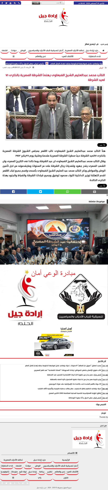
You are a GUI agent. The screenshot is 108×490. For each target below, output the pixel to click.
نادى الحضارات (95, 56)
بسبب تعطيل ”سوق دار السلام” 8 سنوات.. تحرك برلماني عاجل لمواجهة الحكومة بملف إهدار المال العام (63, 365)
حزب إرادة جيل (92, 50)
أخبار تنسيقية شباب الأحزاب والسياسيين (45, 50)
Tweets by (103, 417)
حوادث (14, 50)
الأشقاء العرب (67, 56)
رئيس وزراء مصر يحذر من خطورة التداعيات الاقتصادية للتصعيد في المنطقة (74, 375)
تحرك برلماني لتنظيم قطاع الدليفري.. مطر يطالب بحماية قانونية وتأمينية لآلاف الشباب (69, 388)
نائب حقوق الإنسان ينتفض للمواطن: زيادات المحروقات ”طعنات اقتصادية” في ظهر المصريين (67, 370)
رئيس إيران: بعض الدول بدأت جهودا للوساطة (33, 63)
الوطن (23, 50)
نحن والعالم (40, 56)
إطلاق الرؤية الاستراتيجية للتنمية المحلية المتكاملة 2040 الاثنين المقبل (75, 393)
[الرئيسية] (103, 51)
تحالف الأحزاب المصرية (74, 50)
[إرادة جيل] (54, 234)
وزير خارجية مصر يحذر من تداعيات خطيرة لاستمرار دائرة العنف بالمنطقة (75, 379)
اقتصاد (5, 50)
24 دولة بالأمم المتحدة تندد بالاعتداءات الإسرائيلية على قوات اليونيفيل (75, 384)
